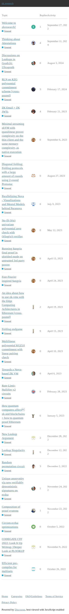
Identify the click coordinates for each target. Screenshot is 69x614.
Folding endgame (12, 329)
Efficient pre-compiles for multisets (10, 567)
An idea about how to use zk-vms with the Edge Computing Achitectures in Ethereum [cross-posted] (13, 305)
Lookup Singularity (13, 450)
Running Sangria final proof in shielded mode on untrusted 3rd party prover (13, 256)
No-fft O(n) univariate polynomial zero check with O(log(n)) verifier (12, 228)
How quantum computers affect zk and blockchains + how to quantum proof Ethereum (13, 414)
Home (5, 596)
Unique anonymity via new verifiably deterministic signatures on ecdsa (13, 486)
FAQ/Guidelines (33, 596)
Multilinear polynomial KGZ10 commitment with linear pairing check (13, 349)
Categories (16, 596)
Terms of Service (54, 596)
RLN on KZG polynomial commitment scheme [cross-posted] (11, 87)
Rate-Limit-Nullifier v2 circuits (9, 389)
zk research (8, 3)
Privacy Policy (9, 602)
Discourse (20, 609)
